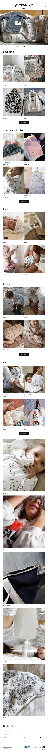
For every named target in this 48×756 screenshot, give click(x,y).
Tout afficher (24, 122)
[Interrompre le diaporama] (30, 46)
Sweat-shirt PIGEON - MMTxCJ (8, 427)
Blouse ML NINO (27, 349)
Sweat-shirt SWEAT (27, 394)
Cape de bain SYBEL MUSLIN (29, 241)
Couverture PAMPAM (6, 162)
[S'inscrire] (24, 737)
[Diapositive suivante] (27, 46)
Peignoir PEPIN (27, 274)
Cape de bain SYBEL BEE (7, 241)
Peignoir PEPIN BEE (6, 274)
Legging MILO (26, 316)
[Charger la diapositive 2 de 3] (22, 46)
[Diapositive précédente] (17, 46)
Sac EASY (26, 84)
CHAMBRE (5, 661)
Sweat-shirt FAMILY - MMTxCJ (29, 427)
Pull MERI (4, 316)
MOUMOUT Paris (8, 753)
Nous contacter (24, 730)
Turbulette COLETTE (6, 195)
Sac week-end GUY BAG (28, 117)
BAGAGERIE (6, 605)
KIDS (4, 549)
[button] (2, 6)
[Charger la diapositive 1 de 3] (21, 46)
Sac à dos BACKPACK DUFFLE (8, 117)
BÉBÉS (4, 493)
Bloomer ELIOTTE (6, 349)
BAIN (4, 718)
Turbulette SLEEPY (27, 195)
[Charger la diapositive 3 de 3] (24, 46)
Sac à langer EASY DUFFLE (8, 84)
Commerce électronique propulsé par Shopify (18, 753)
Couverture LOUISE (27, 162)
